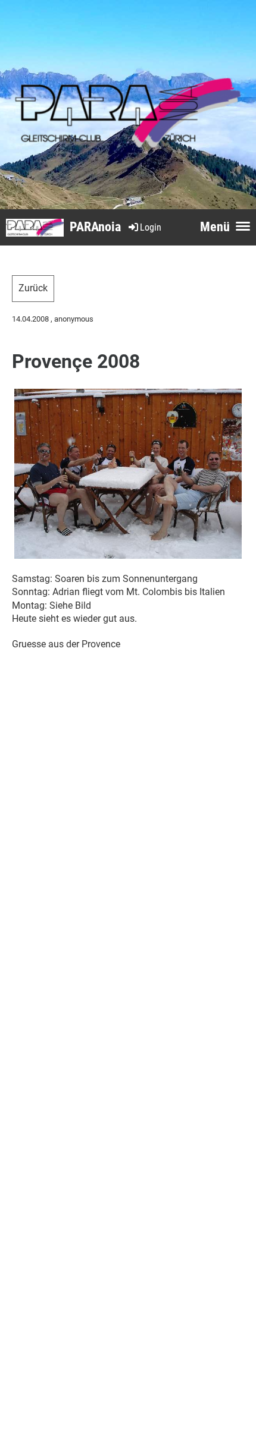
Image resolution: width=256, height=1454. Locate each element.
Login (150, 227)
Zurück (33, 288)
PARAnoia (95, 226)
